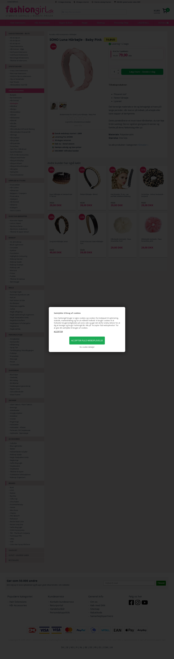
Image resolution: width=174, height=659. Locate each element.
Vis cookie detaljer (87, 347)
